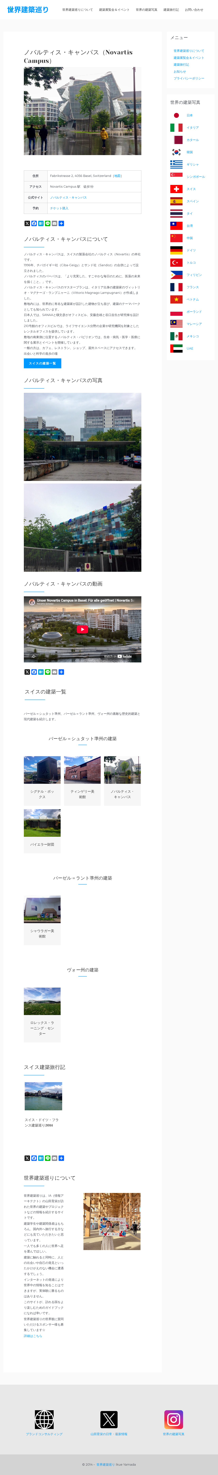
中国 (190, 238)
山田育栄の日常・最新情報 (109, 1434)
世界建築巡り (106, 1464)
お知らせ (180, 71)
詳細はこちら (33, 1336)
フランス (193, 287)
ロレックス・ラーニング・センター (42, 1028)
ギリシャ (193, 164)
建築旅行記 (181, 64)
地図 (117, 176)
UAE (190, 348)
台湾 (190, 226)
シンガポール (196, 177)
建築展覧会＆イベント (189, 58)
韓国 (190, 152)
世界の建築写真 (173, 1434)
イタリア (193, 128)
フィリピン (194, 275)
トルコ (191, 262)
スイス (191, 189)
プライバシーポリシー (189, 78)
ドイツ (191, 250)
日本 (190, 115)
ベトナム (193, 299)
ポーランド (194, 312)
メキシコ (193, 336)
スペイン (193, 201)
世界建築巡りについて (189, 51)
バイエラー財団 (42, 844)
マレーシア (194, 324)
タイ (190, 213)
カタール (193, 140)
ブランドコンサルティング (44, 1434)
